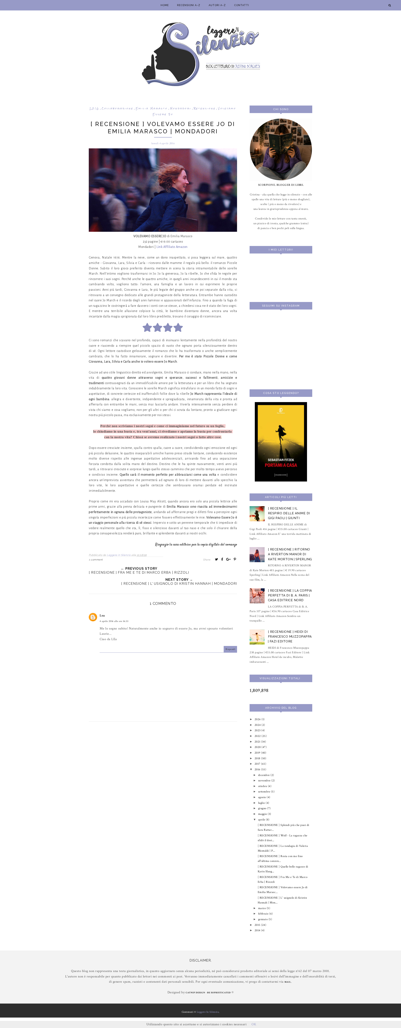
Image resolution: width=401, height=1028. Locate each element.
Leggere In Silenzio (208, 1012)
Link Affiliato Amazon (172, 246)
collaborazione (117, 108)
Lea (102, 615)
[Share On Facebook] (222, 559)
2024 (258, 725)
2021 (258, 742)
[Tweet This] (216, 559)
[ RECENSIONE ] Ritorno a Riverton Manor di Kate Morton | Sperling (290, 554)
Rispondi (230, 649)
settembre (264, 792)
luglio (262, 803)
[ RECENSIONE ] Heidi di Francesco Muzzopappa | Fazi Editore (290, 636)
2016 (94, 108)
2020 (258, 747)
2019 (258, 753)
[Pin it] (235, 559)
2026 (258, 719)
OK (253, 1024)
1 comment (96, 559)
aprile (262, 820)
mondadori (181, 108)
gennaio (263, 919)
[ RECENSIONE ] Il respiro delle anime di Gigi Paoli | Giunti (289, 513)
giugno (262, 808)
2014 (258, 930)
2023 (258, 730)
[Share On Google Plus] (228, 559)
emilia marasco (152, 108)
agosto (262, 797)
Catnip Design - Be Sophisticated (208, 992)
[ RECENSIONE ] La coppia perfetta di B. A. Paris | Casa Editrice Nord (290, 595)
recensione (205, 108)
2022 (258, 736)
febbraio (263, 914)
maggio (263, 814)
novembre (265, 780)
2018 (258, 758)
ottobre (263, 786)
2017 (258, 764)
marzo (262, 908)
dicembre (264, 775)
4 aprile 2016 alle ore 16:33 (114, 621)
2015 (258, 925)
